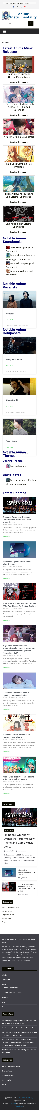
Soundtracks (6, 918)
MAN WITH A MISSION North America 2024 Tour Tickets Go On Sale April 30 (26, 887)
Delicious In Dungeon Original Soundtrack (19, 75)
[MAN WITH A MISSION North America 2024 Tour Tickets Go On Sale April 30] (9, 889)
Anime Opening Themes (12, 992)
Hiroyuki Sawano (14, 359)
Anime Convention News (11, 907)
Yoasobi (10, 313)
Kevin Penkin (12, 400)
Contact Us (6, 1007)
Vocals (4, 922)
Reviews (5, 998)
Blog (3, 1002)
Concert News (9, 830)
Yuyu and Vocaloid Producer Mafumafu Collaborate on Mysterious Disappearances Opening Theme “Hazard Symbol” (18, 1042)
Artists (4, 975)
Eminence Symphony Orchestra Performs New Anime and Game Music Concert (17, 519)
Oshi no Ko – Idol (18, 466)
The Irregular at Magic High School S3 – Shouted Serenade (19, 106)
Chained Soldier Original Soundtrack (19, 225)
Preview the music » (19, 82)
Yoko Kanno (12, 441)
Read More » (10, 319)
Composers (6, 979)
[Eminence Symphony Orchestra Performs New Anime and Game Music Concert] (19, 817)
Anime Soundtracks (11, 988)
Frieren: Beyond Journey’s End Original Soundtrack (19, 195)
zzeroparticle (22, 851)
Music (4, 984)
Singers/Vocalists (8, 915)
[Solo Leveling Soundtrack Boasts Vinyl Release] (9, 874)
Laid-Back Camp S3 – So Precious (19, 165)
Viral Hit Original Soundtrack (18, 136)
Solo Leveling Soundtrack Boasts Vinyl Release (26, 872)
